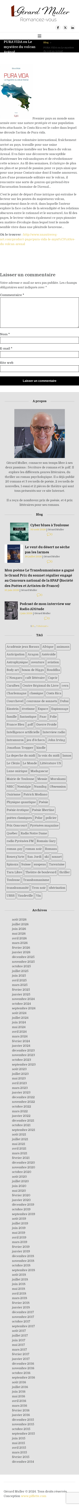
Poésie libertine (43, 810)
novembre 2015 (23, 1424)
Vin (38, 895)
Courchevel (15, 701)
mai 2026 (19, 933)
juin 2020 (19, 1186)
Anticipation (16, 654)
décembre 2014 (23, 1461)
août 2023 (19, 1069)
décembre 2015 (23, 1419)
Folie (53, 716)
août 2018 (19, 1274)
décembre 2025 (23, 957)
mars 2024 (20, 1036)
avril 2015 (19, 1447)
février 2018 (21, 1303)
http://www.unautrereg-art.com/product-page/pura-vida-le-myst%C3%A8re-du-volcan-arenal (37, 239)
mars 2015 (19, 1452)
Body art (13, 670)
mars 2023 (20, 1088)
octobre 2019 (21, 1209)
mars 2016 (19, 1405)
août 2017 (19, 1331)
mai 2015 (18, 1443)
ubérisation (57, 888)
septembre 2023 (24, 1064)
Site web (6, 362)
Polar (38, 818)
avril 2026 (19, 938)
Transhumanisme (36, 880)
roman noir (33, 849)
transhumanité (18, 888)
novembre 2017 (23, 1317)
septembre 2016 (23, 1377)
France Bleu (15, 724)
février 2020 (21, 1195)
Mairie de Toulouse (20, 779)
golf (30, 724)
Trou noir (39, 888)
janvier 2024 (21, 1045)
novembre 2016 (23, 1368)
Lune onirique (17, 771)
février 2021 (21, 1158)
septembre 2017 (23, 1326)
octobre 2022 (21, 1106)
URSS (11, 895)
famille (12, 716)
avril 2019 (19, 1237)
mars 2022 (20, 1111)
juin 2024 (19, 1022)
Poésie (43, 802)
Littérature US (50, 763)
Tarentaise (56, 864)
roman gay (14, 849)
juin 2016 (19, 1391)
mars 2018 (19, 1298)
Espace (43, 709)
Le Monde (30, 763)
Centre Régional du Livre (40, 685)
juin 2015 (18, 1438)
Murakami (58, 779)
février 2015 (20, 1457)
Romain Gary (46, 841)
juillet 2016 (20, 1387)
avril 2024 (19, 1031)
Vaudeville (25, 895)
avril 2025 (19, 980)
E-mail (6, 348)
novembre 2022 (23, 1102)
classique (36, 693)
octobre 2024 (21, 1003)
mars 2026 (20, 943)
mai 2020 (19, 1190)
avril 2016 (19, 1401)
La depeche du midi (21, 755)
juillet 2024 (20, 1018)
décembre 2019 (23, 1204)
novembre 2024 (23, 999)
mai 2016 (18, 1396)
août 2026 (19, 919)
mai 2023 (19, 1078)
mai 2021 (18, 1144)
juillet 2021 (20, 1139)
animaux (63, 646)
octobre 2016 (21, 1373)
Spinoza (12, 864)
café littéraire (35, 677)
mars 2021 (19, 1153)
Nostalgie (24, 786)
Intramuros (15, 740)
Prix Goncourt (17, 825)
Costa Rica (53, 693)
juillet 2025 (20, 971)
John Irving (56, 740)
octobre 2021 (21, 1125)
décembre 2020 (23, 1162)
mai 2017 (18, 1345)
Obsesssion (58, 786)
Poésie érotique (18, 810)
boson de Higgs (33, 670)
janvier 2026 (21, 952)
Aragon (33, 654)
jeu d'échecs (36, 740)
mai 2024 (19, 1027)
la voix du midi (48, 755)
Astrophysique (17, 662)
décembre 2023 (23, 1050)
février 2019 (21, 1247)
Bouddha (53, 670)
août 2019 (19, 1218)
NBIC (10, 786)
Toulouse (13, 880)
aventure (37, 662)
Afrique (47, 646)
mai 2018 (18, 1289)
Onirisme (13, 794)
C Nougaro (14, 677)
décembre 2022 (23, 1097)
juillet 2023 (20, 1074)
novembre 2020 (23, 1167)
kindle (41, 747)
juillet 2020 (20, 1181)
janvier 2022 (21, 1116)
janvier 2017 (21, 1359)
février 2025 (21, 989)
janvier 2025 (21, 994)
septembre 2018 (23, 1270)
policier (51, 818)
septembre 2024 (23, 1008)
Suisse (26, 864)
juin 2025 (19, 975)
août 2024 (19, 1013)
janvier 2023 (21, 1092)
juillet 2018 (20, 1279)
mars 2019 (19, 1242)
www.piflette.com (33, 1496)
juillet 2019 (20, 1223)
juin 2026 (19, 929)
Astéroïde (49, 654)
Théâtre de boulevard (40, 872)
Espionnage (59, 709)
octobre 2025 (21, 966)
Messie (42, 779)
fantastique (28, 716)
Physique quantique (21, 802)
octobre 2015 (21, 1429)
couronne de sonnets (41, 701)
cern (65, 685)
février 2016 (21, 1410)
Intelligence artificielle (23, 732)
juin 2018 (19, 1284)
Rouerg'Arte (15, 856)
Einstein (13, 709)
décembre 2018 (23, 1256)
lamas (66, 755)
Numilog (40, 786)
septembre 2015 (23, 1433)
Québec (12, 833)
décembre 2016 (23, 1363)
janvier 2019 (21, 1251)
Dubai (64, 701)
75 (37, 626)
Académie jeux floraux (23, 646)
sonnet (57, 856)
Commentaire (12, 295)
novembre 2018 (23, 1261)
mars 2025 (20, 985)
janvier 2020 (21, 1200)
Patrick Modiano (35, 794)
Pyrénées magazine (44, 825)
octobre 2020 (21, 1172)
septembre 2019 (23, 1214)
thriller (64, 872)
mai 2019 (18, 1232)
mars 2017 (19, 1349)
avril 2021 (19, 1148)
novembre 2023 (23, 1055)
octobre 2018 (21, 1265)
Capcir (53, 677)
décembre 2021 (23, 1120)
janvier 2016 (21, 1415)
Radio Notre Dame (34, 833)
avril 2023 (19, 1083)
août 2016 (19, 1382)
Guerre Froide (46, 724)
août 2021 (19, 1134)
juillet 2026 (20, 924)
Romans (51, 849)
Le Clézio (13, 763)
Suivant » (43, 626)
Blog (46, 42)
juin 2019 (19, 1228)
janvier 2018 (21, 1307)
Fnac (43, 716)
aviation (53, 662)
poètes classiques (19, 818)
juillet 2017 (20, 1335)
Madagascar (39, 771)
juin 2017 (18, 1340)
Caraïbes (13, 685)
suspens (40, 864)
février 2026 (21, 947)
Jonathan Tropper (20, 747)
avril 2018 (19, 1293)
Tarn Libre (14, 872)
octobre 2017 (21, 1321)
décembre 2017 (23, 1312)
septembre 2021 (23, 1130)
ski (46, 856)
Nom (5, 334)
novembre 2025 (23, 961)
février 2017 (20, 1354)
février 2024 (21, 1041)
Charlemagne (16, 693)
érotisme (28, 709)
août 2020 (19, 1176)
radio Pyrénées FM (20, 841)
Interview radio (54, 732)
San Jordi (34, 856)
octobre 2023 (21, 1060)
